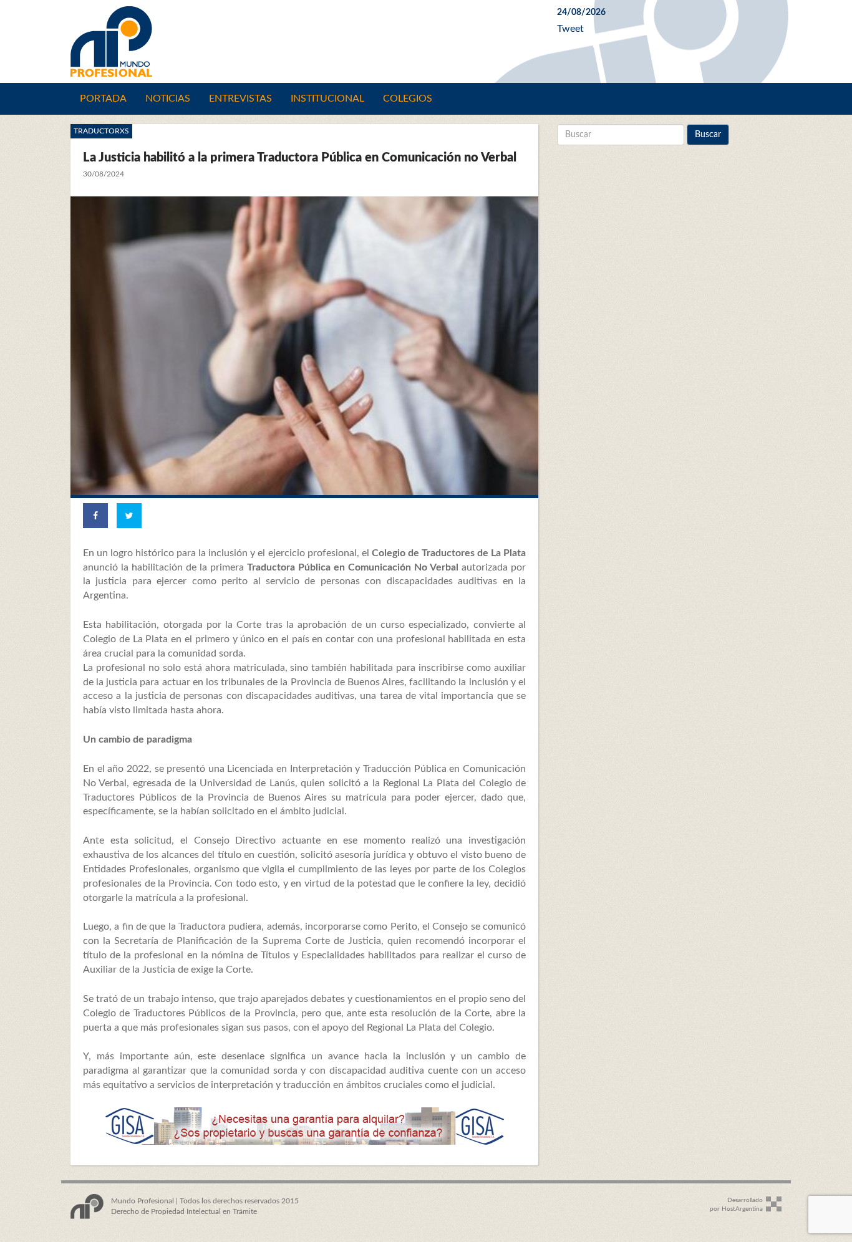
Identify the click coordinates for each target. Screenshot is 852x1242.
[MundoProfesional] (304, 41)
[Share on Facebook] (95, 515)
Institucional (327, 99)
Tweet (570, 29)
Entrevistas (240, 99)
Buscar (708, 134)
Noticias (167, 99)
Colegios (407, 99)
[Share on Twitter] (129, 515)
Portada (103, 99)
